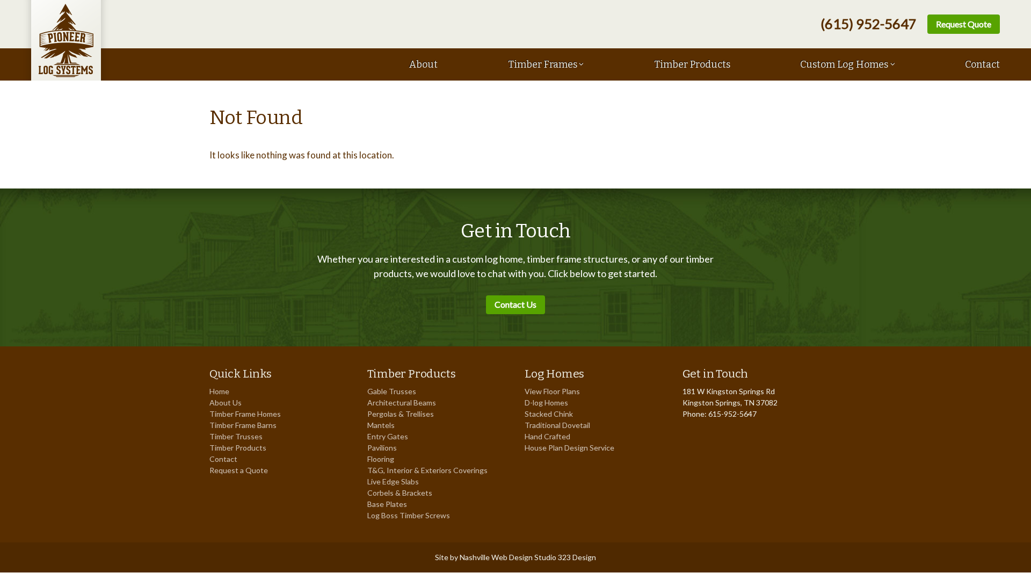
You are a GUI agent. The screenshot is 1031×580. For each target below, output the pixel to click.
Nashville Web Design (496, 557)
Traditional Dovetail (557, 425)
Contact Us (515, 304)
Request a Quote (238, 470)
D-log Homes (546, 402)
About (423, 64)
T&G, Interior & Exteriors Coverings (427, 470)
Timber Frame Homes (245, 413)
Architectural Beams (401, 402)
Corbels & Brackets (399, 492)
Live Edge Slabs (393, 481)
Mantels (381, 425)
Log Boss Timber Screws (408, 515)
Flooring (380, 458)
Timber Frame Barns (243, 425)
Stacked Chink (549, 413)
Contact (982, 64)
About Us (225, 402)
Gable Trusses (391, 391)
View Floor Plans (552, 391)
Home (219, 391)
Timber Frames (542, 64)
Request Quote (963, 24)
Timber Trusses (236, 436)
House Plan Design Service (569, 447)
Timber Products (692, 64)
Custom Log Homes (844, 64)
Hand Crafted (547, 436)
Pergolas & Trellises (400, 413)
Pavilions (382, 447)
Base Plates (387, 504)
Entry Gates (387, 436)
